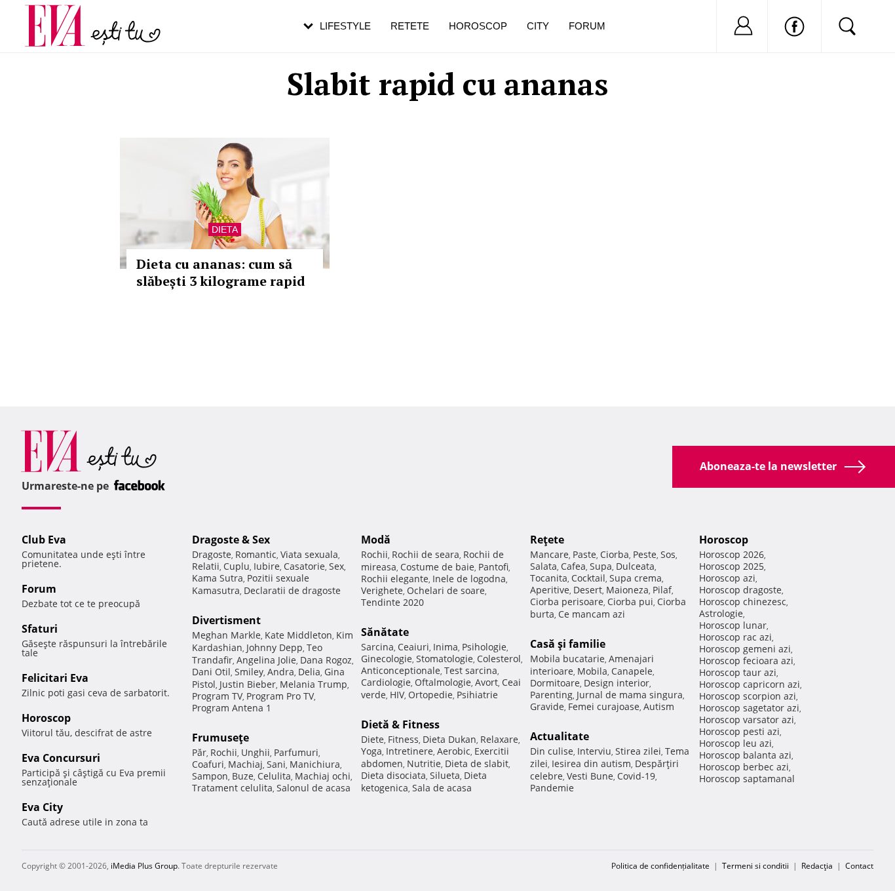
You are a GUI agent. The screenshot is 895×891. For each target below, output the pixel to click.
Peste (645, 554)
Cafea (573, 566)
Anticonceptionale (400, 670)
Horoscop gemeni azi (745, 649)
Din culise (551, 751)
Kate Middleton (298, 635)
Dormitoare (555, 683)
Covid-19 (636, 776)
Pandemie (552, 788)
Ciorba (614, 554)
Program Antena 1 (231, 708)
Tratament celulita (232, 788)
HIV (397, 694)
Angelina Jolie (266, 660)
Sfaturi (40, 629)
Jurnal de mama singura (630, 694)
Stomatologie (444, 658)
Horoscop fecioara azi (746, 660)
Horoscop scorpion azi (747, 696)
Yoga (371, 751)
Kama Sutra (217, 578)
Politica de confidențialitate (660, 865)
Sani (276, 764)
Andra (280, 671)
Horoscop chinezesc (742, 601)
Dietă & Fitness (400, 724)
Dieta (225, 229)
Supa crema (635, 578)
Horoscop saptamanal (747, 778)
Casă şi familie (567, 644)
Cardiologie (386, 682)
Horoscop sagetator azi (749, 708)
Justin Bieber (247, 684)
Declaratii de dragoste (292, 590)
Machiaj (245, 764)
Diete (372, 739)
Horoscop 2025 (731, 566)
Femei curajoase (603, 706)
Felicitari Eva (55, 678)
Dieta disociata (393, 775)
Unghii (255, 752)
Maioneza (627, 590)
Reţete (547, 539)
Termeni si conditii (755, 865)
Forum (587, 25)
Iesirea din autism (591, 763)
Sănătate (385, 632)
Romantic (255, 554)
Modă (375, 539)
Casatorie (304, 566)
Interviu (594, 751)
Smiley (249, 671)
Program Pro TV (280, 696)
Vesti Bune (590, 776)
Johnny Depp (274, 647)
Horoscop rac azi (735, 637)
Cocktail (588, 578)
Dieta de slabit (476, 763)
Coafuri (208, 764)
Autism (658, 706)
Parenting (551, 694)
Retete (409, 25)
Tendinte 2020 (392, 602)
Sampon (210, 776)
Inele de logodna (469, 578)
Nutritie (424, 763)
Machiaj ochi (323, 776)
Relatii (205, 566)
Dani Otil (211, 671)
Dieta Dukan (449, 739)
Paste (584, 554)
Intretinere (409, 751)
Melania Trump (313, 684)
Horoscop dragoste (740, 590)
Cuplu (236, 566)
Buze (243, 776)
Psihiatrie (477, 694)
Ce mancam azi (591, 614)
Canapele (632, 671)
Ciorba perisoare (566, 601)
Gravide (547, 706)
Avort (486, 682)
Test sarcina (470, 670)
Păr (199, 752)
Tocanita (548, 578)
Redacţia (817, 865)
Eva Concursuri (61, 758)
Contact (859, 865)
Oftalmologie (443, 682)
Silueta (445, 775)
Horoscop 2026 (731, 554)
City (538, 25)
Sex (336, 566)
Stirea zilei (638, 751)
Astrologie (721, 613)
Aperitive (549, 590)
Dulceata (635, 566)
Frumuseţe (220, 737)
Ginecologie (386, 658)
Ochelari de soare (446, 590)
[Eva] (63, 15)
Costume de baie (437, 567)
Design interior (616, 683)
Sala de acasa (442, 788)
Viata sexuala (309, 554)
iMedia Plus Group (144, 865)
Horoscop (478, 25)
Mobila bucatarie (567, 658)
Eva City (42, 807)
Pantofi (493, 567)
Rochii (223, 752)
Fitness (403, 739)
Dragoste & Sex (231, 539)
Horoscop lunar (733, 625)
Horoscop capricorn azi (749, 684)
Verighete (382, 590)
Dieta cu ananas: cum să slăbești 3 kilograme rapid (220, 272)
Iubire (267, 566)
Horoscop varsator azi (746, 719)
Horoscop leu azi (735, 743)
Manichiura (315, 764)
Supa (601, 566)
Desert (587, 590)
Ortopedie (430, 694)
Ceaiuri (413, 647)
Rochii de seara (425, 554)
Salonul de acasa (313, 788)
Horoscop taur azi (737, 672)
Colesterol (499, 658)
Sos (668, 554)
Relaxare (499, 739)
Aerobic (453, 751)
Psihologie (484, 647)
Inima (445, 647)
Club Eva (44, 539)
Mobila (592, 671)
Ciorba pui (630, 601)
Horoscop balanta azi (745, 755)
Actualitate (559, 736)
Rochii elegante (394, 578)
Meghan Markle (226, 635)
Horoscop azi (727, 578)
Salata (543, 566)
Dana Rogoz (326, 660)
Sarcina (377, 647)
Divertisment (226, 620)
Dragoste (211, 554)
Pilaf (662, 590)
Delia (309, 671)
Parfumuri (296, 752)
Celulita (274, 776)
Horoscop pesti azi (739, 731)
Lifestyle (345, 25)
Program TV (217, 696)
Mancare (549, 554)
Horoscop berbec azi (744, 767)
